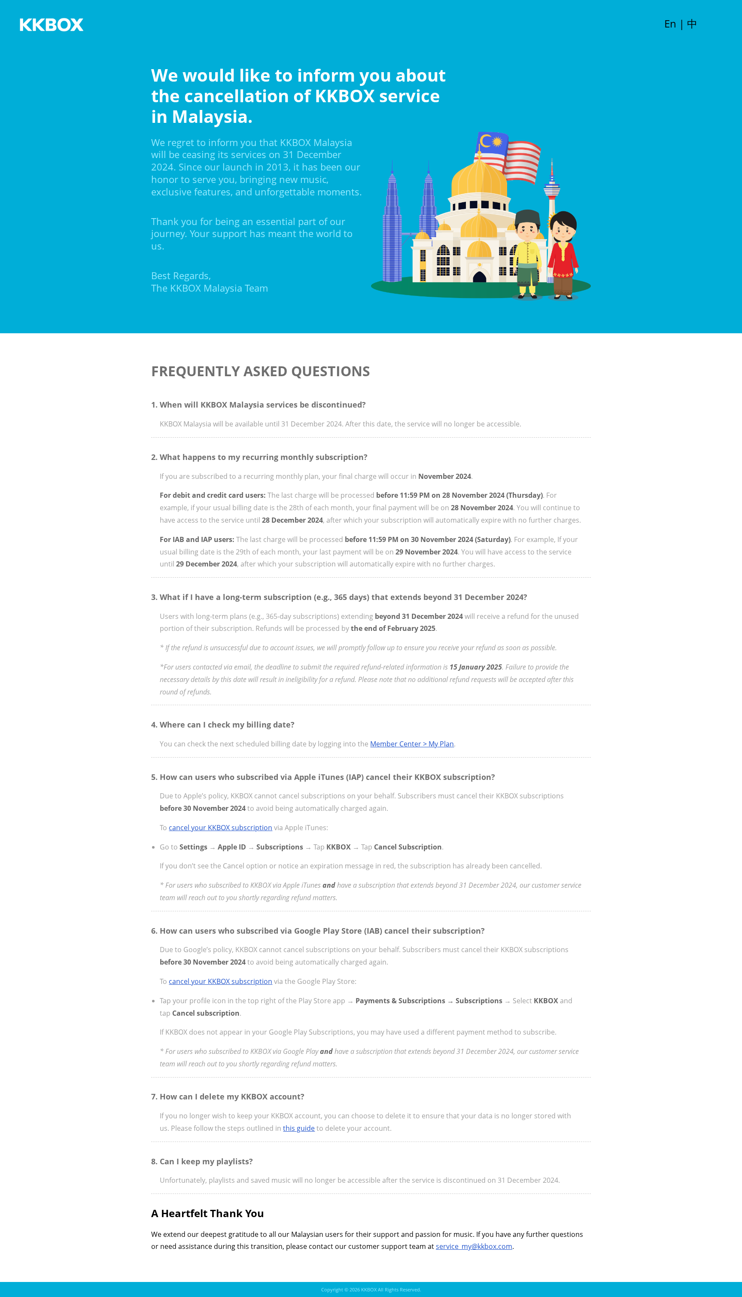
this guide (299, 1128)
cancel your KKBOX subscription (220, 827)
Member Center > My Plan (412, 744)
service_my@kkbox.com (474, 1246)
